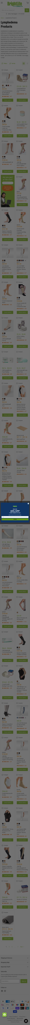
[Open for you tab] (4, 1015)
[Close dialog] (28, 503)
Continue (15, 519)
